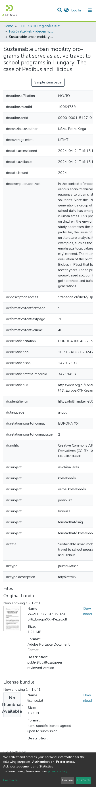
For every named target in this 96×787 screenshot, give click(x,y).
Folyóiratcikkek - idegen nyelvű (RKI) (31, 31)
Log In (76, 10)
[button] (66, 10)
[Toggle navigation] (89, 10)
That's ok (83, 780)
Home (8, 26)
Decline (67, 780)
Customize (10, 780)
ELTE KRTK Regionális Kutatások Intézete (41, 26)
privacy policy (57, 771)
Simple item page (48, 82)
